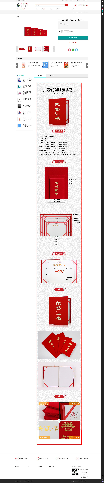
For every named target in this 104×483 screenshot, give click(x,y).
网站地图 (24, 481)
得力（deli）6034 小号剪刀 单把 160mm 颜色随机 (27, 99)
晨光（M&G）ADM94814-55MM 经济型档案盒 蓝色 (27, 125)
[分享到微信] (73, 49)
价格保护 (51, 466)
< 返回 (17, 16)
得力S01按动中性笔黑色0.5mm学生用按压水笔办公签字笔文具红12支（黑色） (27, 93)
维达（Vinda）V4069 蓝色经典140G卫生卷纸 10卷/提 (76, 63)
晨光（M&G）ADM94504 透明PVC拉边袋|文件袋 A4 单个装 (55, 63)
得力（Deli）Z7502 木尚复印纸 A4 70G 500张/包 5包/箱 (27, 86)
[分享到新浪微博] (69, 49)
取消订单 (28, 466)
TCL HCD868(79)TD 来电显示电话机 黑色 (27, 106)
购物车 (78, 0)
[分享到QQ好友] (76, 49)
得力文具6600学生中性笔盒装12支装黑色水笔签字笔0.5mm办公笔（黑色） (27, 113)
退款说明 (40, 466)
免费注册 (66, 0)
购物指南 (17, 466)
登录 (62, 0)
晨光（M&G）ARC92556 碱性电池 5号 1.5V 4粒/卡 (34, 63)
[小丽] (102, 14)
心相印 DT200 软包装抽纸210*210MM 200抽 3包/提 (27, 119)
